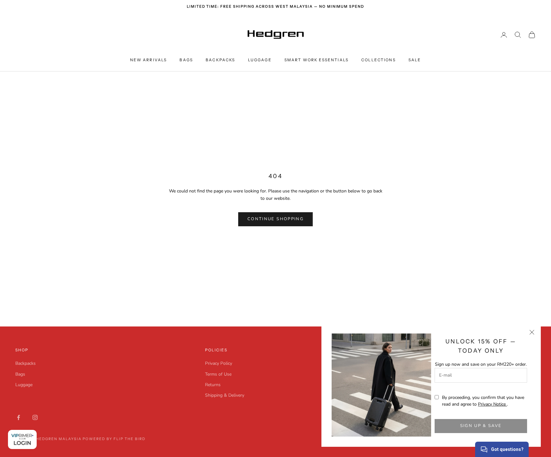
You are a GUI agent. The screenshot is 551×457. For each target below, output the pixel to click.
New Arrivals (148, 59)
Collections (378, 59)
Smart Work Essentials (316, 59)
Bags (186, 59)
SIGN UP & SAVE (481, 426)
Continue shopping (275, 219)
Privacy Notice (492, 404)
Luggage (260, 59)
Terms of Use (218, 374)
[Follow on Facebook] (18, 417)
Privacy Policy (218, 363)
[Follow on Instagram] (35, 417)
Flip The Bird (129, 439)
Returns (213, 385)
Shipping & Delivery (224, 395)
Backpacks (220, 59)
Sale (414, 59)
